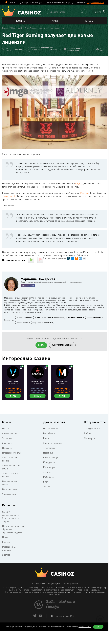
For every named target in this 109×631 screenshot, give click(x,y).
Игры (55, 20)
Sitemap (6, 554)
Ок (98, 627)
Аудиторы (47, 472)
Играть (13, 396)
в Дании (79, 183)
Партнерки (89, 438)
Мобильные (48, 476)
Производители (50, 428)
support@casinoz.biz (95, 2)
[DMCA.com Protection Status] (52, 607)
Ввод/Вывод (49, 433)
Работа (87, 433)
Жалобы (47, 486)
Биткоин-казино (10, 489)
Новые (5, 428)
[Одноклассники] (76, 258)
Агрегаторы (49, 447)
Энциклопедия (9, 494)
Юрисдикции (49, 462)
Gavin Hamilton (10, 196)
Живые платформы (52, 443)
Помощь (6, 537)
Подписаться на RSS (64, 616)
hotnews (18, 49)
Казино (20, 20)
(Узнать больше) (85, 627)
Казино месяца (50, 457)
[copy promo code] (17, 390)
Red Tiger (84, 193)
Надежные (7, 447)
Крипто (46, 438)
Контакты (6, 541)
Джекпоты (7, 443)
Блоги (46, 481)
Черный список (9, 433)
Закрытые (7, 438)
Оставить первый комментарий (74, 49)
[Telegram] (80, 258)
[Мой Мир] (72, 258)
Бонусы (89, 20)
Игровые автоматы (11, 452)
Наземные (48, 452)
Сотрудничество (92, 428)
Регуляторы (49, 467)
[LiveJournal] (68, 258)
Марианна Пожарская (38, 279)
